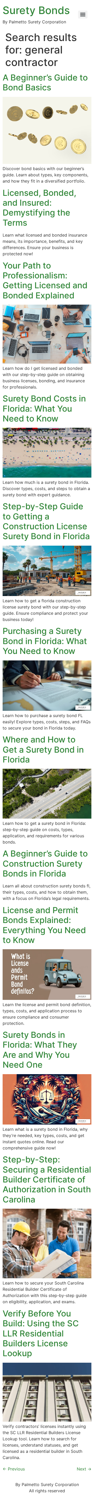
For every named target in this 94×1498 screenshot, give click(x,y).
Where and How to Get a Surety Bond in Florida (43, 749)
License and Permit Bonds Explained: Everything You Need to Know (44, 925)
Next (84, 1469)
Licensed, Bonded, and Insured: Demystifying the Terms (39, 208)
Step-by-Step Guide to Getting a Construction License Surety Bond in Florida (46, 521)
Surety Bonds (36, 10)
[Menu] (82, 14)
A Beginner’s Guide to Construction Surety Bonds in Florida (45, 863)
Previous (14, 1469)
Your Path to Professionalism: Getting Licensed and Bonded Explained (45, 280)
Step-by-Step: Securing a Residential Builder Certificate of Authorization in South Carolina (47, 1179)
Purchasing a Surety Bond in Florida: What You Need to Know (45, 641)
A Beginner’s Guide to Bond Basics (45, 82)
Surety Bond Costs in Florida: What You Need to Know (44, 408)
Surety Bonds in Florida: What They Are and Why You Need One (40, 1050)
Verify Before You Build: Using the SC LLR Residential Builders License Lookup (41, 1333)
